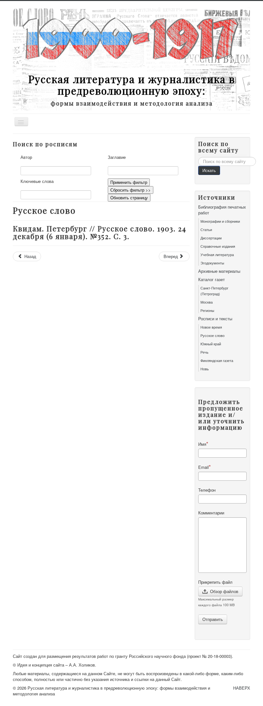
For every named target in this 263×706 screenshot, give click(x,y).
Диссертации (211, 237)
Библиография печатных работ (222, 210)
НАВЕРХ (241, 688)
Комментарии (211, 513)
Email (203, 467)
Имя (202, 444)
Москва (206, 302)
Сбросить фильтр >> (130, 190)
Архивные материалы (219, 271)
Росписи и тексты (215, 319)
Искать (209, 170)
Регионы (207, 310)
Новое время (211, 327)
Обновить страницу (129, 197)
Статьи (206, 229)
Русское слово (212, 335)
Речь (204, 352)
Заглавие (117, 157)
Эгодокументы (212, 262)
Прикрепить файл (215, 582)
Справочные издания (217, 246)
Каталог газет (211, 279)
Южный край (210, 343)
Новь (204, 368)
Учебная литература (217, 254)
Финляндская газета (216, 360)
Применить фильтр (128, 182)
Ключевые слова (37, 181)
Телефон (207, 490)
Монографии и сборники (220, 221)
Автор (26, 157)
